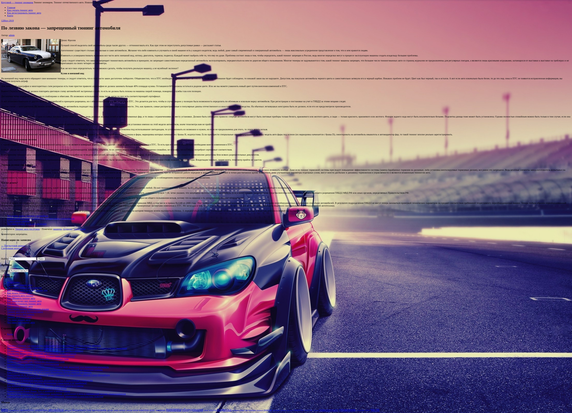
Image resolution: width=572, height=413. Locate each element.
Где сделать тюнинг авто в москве (24, 287)
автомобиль (41, 410)
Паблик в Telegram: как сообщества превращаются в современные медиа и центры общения (54, 345)
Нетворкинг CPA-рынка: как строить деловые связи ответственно (40, 356)
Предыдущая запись (13, 245)
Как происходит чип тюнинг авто (24, 301)
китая (135, 410)
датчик (110, 410)
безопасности (79, 410)
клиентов (144, 410)
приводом (243, 410)
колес (152, 410)
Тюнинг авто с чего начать (20, 314)
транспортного (328, 409)
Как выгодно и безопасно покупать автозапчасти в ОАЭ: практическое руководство (50, 380)
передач (213, 410)
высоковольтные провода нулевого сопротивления (33, 364)
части (375, 409)
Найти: (4, 258)
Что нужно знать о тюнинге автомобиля (27, 216)
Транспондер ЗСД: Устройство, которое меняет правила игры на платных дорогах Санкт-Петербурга (58, 375)
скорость (298, 410)
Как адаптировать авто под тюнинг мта (27, 290)
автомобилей (27, 410)
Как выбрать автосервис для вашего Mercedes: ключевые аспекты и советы (45, 386)
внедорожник (99, 410)
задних (122, 410)
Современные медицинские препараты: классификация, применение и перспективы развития (55, 396)
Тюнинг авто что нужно (27, 229)
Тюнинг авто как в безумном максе (25, 311)
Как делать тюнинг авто (19, 293)
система (283, 410)
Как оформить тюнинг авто (21, 298)
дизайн (116, 410)
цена (367, 410)
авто (4, 409)
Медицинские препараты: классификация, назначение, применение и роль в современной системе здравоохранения (66, 394)
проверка (252, 410)
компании (160, 410)
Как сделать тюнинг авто (20, 10)
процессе (260, 410)
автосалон (68, 410)
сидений (276, 410)
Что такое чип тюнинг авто (21, 322)
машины (57, 229)
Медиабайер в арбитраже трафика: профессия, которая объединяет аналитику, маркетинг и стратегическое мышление (67, 348)
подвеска (67, 229)
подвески (235, 410)
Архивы (5, 270)
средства (308, 410)
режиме (268, 410)
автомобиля (56, 410)
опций (206, 410)
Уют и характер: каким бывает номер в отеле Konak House (37, 388)
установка (360, 410)
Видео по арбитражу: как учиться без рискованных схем (35, 361)
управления (79, 229)
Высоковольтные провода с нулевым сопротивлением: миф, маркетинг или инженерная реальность (58, 367)
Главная (11, 7)
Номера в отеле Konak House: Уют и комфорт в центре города (38, 391)
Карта (10, 15)
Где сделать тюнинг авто (19, 285)
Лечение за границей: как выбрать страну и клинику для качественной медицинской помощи (55, 369)
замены (129, 410)
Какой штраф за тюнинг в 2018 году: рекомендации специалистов (40, 218)
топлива (316, 410)
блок (88, 410)
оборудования (192, 410)
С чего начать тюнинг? (19, 221)
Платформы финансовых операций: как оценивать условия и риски (41, 353)
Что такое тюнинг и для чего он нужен (27, 224)
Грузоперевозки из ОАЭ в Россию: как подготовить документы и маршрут (45, 351)
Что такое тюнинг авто (18, 320)
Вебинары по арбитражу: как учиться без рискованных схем (38, 359)
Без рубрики (13, 282)
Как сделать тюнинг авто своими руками (28, 309)
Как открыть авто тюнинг (20, 295)
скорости (290, 410)
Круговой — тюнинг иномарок (17, 2)
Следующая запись (12, 248)
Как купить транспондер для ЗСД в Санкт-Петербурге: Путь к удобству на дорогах (49, 372)
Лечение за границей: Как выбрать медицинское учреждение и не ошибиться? (47, 383)
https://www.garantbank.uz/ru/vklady (24, 377)
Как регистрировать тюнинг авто (24, 13)
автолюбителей (14, 410)
